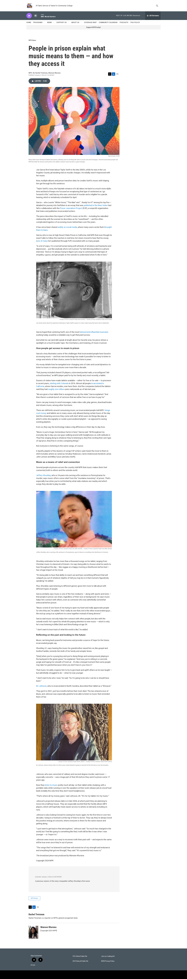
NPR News (32, 40)
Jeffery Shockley (43, 475)
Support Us (61, 22)
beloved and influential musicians (94, 332)
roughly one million (56, 389)
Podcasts (124, 22)
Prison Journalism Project (71, 208)
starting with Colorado (59, 383)
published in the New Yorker (96, 205)
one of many (42, 241)
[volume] (35, 15)
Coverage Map (90, 22)
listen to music (51, 785)
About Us (75, 22)
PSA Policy (135, 22)
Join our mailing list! (108, 956)
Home (28, 22)
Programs (38, 22)
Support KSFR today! (93, 27)
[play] (29, 15)
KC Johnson (41, 686)
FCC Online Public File (80, 956)
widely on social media (67, 227)
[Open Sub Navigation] (44, 22)
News (49, 22)
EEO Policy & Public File (80, 961)
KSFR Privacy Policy (107, 961)
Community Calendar (108, 22)
